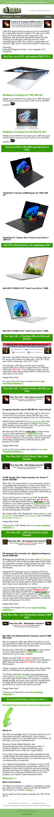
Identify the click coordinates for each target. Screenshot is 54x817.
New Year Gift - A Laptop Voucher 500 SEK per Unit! (27, 389)
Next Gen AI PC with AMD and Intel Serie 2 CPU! (27, 148)
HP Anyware (45, 559)
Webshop (48, 17)
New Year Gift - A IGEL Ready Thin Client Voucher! (27, 457)
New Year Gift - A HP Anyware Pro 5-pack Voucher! (27, 533)
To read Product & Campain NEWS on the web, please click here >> (27, 2)
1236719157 (32, 433)
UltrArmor (7, 515)
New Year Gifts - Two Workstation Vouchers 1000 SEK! (27, 616)
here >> (31, 790)
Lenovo (33, 515)
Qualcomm (35, 421)
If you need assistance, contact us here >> (27, 699)
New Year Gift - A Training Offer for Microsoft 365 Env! (27, 337)
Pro (4, 561)
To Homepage (7, 17)
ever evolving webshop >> (24, 382)
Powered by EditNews (27, 814)
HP (46, 513)
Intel (5, 423)
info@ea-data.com (40, 803)
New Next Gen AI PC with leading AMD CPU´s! (27, 56)
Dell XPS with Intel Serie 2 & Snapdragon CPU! (27, 245)
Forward (17, 17)
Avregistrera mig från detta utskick (27, 811)
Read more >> (9, 778)
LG (25, 515)
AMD (43, 421)
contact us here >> (13, 517)
